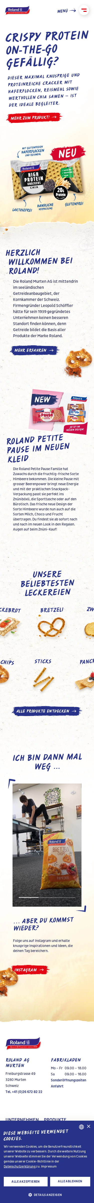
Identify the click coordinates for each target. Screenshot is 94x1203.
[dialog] (47, 1162)
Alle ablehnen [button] (70, 1181)
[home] (18, 11)
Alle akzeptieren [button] (26, 1181)
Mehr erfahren (30, 350)
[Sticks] (33, 676)
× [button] (88, 1126)
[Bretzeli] (65, 625)
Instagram (25, 970)
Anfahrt (57, 1086)
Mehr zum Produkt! (30, 118)
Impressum (49, 1166)
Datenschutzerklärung (20, 1166)
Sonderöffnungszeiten (68, 1080)
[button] (47, 1194)
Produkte (55, 1120)
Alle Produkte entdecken (42, 711)
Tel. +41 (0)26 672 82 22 (24, 1092)
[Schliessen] (84, 10)
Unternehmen (22, 1120)
